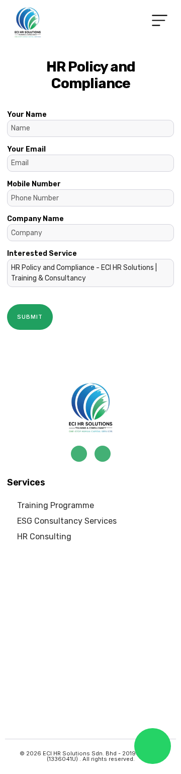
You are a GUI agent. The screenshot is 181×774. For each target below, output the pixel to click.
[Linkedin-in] (103, 454)
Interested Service (82, 266)
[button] (160, 22)
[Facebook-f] (79, 454)
